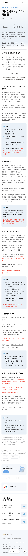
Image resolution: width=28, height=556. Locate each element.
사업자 (8, 7)
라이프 (12, 542)
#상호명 (4, 453)
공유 (17, 551)
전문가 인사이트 (17, 546)
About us (20, 548)
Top (25, 551)
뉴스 (3, 546)
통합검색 (22, 2)
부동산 (16, 542)
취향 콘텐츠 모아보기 (6, 548)
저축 (3, 542)
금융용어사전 (14, 548)
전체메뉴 (25, 2)
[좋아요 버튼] (10, 551)
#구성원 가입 (12, 453)
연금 (3, 544)
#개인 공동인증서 (21, 453)
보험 (23, 542)
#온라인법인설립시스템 (15, 450)
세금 (20, 542)
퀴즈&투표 (10, 546)
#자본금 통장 (5, 457)
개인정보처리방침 (5, 552)
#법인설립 (5, 450)
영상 (6, 546)
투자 (6, 542)
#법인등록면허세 (14, 457)
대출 (9, 542)
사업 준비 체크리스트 (15, 7)
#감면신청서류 (6, 460)
